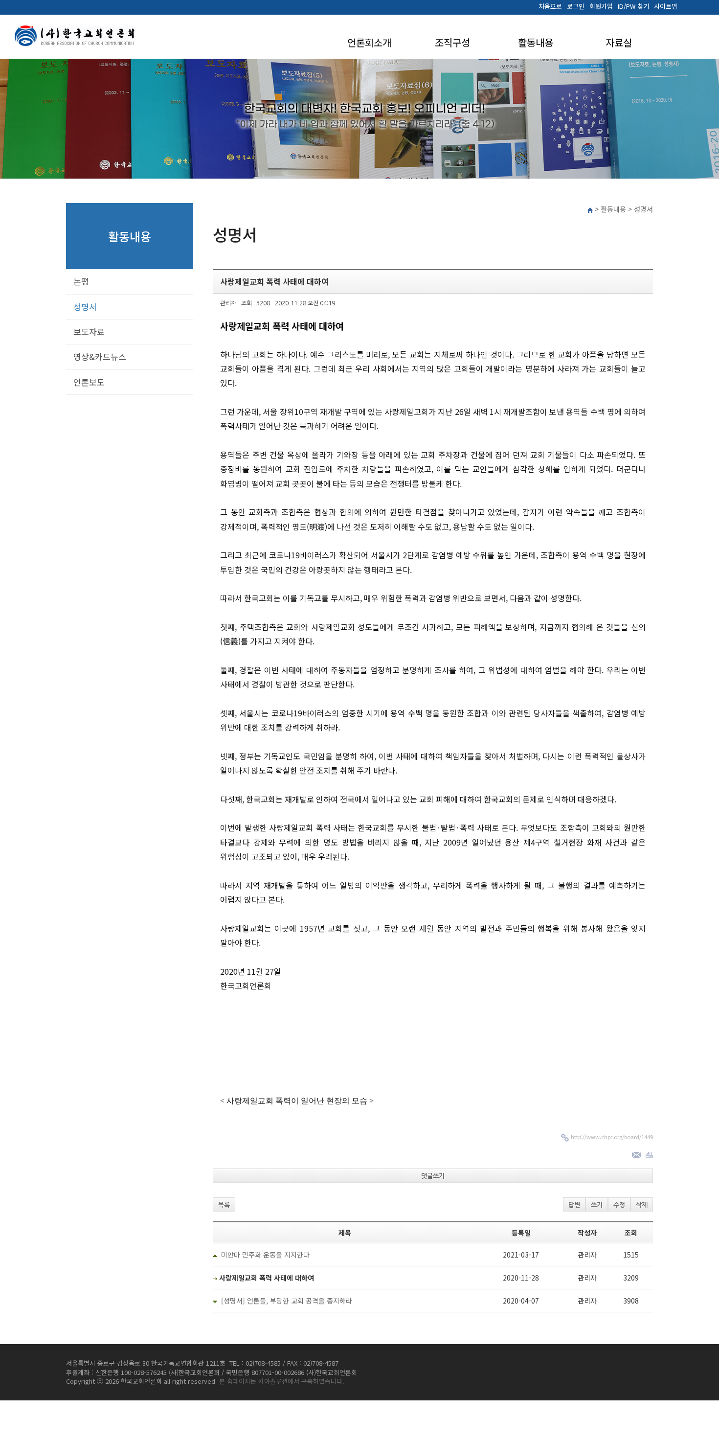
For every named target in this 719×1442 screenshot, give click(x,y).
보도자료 (89, 331)
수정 (619, 1205)
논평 (81, 281)
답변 (574, 1205)
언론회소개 (369, 42)
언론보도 (89, 382)
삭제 (642, 1205)
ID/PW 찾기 (633, 6)
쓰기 (597, 1205)
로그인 (575, 6)
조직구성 (452, 42)
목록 (224, 1205)
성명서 (85, 306)
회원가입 (601, 6)
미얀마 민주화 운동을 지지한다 (265, 1254)
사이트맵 (665, 6)
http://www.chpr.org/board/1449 (612, 1137)
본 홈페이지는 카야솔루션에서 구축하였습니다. (281, 1381)
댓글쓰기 (433, 1176)
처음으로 (550, 6)
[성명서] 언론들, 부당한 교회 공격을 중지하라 (286, 1300)
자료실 (619, 42)
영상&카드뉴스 (99, 356)
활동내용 (535, 42)
